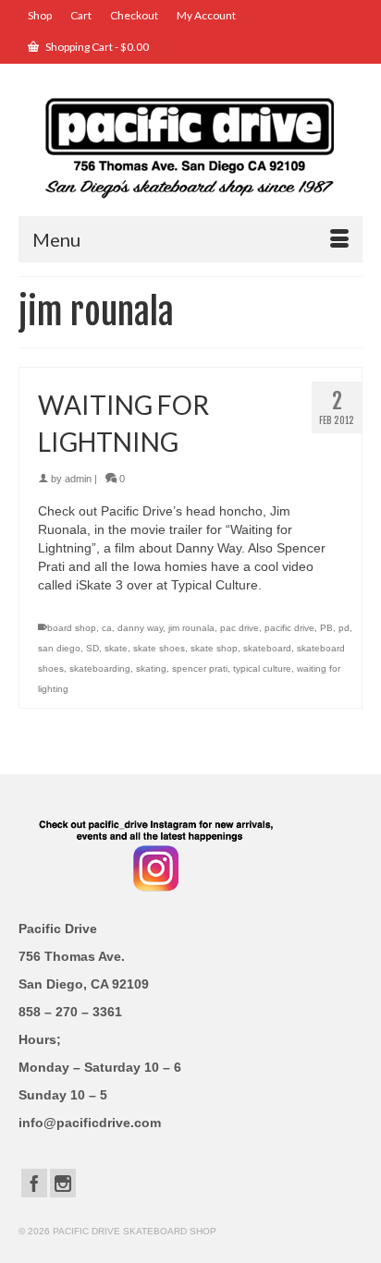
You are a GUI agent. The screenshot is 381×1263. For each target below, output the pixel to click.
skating (151, 668)
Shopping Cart (96, 47)
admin (78, 478)
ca (107, 628)
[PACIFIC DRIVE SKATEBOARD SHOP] (190, 146)
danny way (140, 628)
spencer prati (199, 668)
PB (326, 628)
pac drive (239, 628)
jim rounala (191, 628)
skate (116, 648)
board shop (71, 628)
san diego (59, 648)
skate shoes (159, 648)
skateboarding (99, 668)
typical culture (262, 668)
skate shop (214, 648)
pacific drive (289, 628)
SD (92, 648)
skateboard (267, 648)
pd (344, 628)
